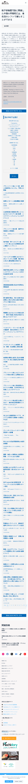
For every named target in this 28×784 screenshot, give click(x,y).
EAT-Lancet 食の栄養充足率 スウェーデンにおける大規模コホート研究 (13, 484)
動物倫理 (14, 134)
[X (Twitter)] (12, 654)
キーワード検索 (14, 168)
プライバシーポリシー (6, 696)
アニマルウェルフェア (14, 125)
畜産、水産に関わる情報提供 (8, 688)
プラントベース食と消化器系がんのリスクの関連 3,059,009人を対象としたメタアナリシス (13, 387)
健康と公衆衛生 (14, 130)
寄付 (4, 663)
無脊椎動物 (14, 145)
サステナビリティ (14, 126)
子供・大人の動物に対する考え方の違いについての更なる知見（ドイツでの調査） (13, 510)
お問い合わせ (4, 691)
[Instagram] (3, 654)
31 (24, 605)
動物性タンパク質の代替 (14, 135)
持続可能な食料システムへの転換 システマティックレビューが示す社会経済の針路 (14, 272)
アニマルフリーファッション (10, 711)
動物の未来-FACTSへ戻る (14, 111)
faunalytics (14, 123)
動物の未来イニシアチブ (7, 665)
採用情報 (4, 678)
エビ (14, 146)
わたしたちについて (6, 673)
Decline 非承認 (18, 781)
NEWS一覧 (4, 660)
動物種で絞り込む (14, 142)
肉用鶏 (14, 159)
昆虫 (14, 148)
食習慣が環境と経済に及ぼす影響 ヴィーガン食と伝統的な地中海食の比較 (14, 360)
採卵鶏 (14, 154)
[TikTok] (20, 654)
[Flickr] (16, 654)
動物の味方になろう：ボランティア (9, 681)
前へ (7, 606)
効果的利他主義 (14, 132)
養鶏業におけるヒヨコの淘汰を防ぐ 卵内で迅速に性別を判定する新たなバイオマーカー (13, 315)
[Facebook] (7, 654)
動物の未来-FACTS (6, 671)
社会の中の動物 (14, 139)
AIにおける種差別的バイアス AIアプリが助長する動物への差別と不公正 (13, 417)
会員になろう (4, 676)
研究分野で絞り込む (14, 120)
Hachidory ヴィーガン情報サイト (11, 707)
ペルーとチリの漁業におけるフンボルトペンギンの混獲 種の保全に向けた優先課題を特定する (13, 259)
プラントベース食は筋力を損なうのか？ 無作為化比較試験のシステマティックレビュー (13, 402)
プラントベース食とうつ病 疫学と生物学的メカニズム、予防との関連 (13, 188)
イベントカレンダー (6, 686)
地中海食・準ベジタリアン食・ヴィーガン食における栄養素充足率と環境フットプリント (13, 244)
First (5, 605)
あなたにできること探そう (9, 725)
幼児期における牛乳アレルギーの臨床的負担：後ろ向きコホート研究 (13, 469)
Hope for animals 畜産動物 (10, 704)
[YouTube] (25, 654)
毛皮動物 (14, 155)
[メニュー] (25, 2)
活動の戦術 (14, 137)
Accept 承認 (9, 781)
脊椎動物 (14, 152)
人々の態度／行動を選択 (14, 128)
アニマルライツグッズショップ (11, 709)
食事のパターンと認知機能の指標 (13, 201)
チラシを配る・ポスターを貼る (8, 683)
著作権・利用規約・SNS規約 (8, 694)
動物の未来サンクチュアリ (7, 668)
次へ (26, 606)
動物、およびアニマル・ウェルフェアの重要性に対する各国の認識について (13, 551)
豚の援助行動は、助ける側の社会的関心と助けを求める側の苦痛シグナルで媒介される (13, 300)
